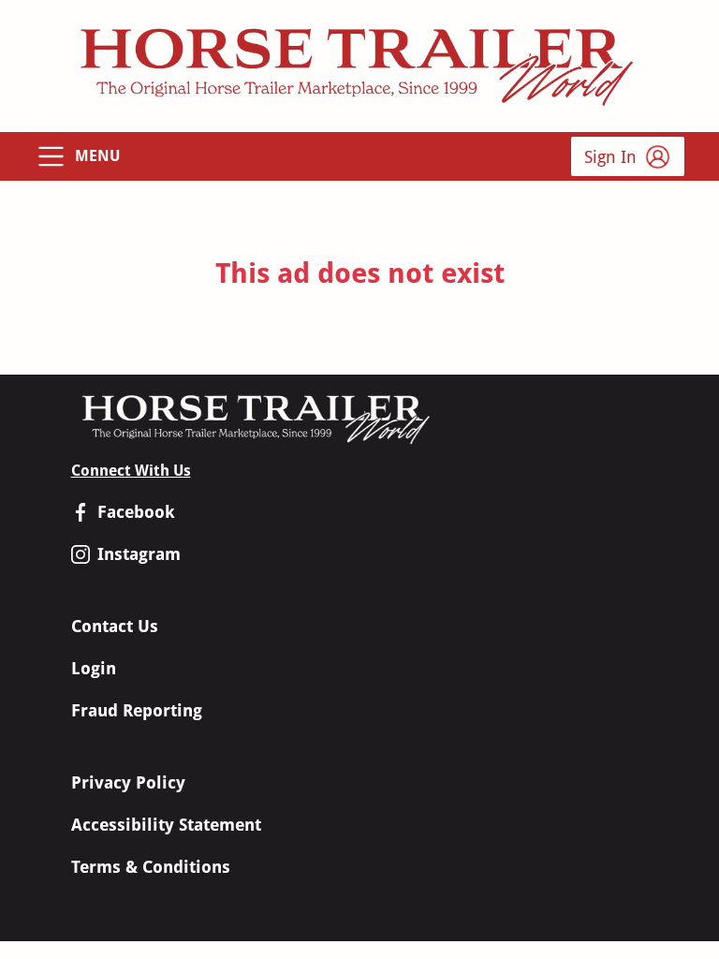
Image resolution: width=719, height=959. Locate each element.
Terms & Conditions (150, 867)
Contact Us (114, 626)
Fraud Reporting (136, 710)
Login (93, 668)
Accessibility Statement (166, 824)
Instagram (139, 554)
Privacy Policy (128, 782)
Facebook (136, 512)
